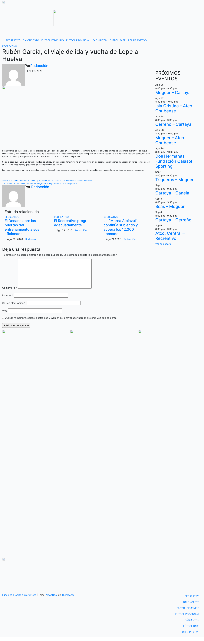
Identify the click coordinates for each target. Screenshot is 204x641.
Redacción (39, 65)
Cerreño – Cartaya (173, 124)
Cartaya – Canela (172, 193)
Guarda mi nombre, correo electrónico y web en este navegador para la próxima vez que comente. (61, 317)
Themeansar (68, 594)
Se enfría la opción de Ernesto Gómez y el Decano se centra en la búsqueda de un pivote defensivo (47, 180)
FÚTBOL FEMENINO (52, 40)
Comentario (9, 287)
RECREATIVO (13, 40)
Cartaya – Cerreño (173, 219)
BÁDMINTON (100, 40)
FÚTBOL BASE (117, 40)
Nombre (7, 295)
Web (4, 310)
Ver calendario (163, 243)
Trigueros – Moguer (174, 179)
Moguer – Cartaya (173, 92)
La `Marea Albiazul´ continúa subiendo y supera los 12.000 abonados (120, 227)
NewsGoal (51, 594)
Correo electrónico (14, 302)
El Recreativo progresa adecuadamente (73, 223)
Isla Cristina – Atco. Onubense (174, 108)
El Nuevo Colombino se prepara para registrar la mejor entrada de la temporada (40, 183)
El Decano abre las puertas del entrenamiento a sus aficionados (22, 227)
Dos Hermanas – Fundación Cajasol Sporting (173, 161)
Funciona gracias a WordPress (19, 594)
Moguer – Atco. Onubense (170, 140)
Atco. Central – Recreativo (170, 236)
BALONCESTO (31, 40)
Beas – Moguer (170, 206)
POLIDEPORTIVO (137, 40)
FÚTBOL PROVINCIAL (78, 40)
